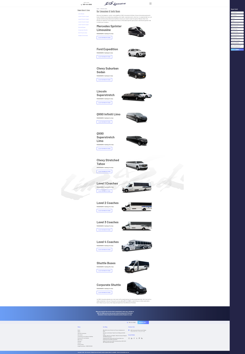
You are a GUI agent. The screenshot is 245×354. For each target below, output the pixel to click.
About (79, 331)
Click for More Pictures (104, 37)
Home (79, 330)
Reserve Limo (142, 322)
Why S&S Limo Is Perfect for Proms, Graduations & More (114, 331)
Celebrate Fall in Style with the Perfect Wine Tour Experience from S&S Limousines (113, 339)
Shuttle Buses (81, 27)
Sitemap (79, 341)
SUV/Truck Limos (82, 32)
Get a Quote (136, 31)
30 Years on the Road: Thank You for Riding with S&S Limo (114, 333)
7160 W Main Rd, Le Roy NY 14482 (138, 331)
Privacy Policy (81, 344)
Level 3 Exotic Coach (83, 19)
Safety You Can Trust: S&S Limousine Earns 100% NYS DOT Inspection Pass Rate (114, 342)
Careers (79, 342)
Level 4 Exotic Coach (83, 16)
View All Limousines (82, 333)
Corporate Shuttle (82, 30)
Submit (237, 49)
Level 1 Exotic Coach (83, 24)
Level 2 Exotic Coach (83, 22)
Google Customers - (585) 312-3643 (85, 346)
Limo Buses (81, 13)
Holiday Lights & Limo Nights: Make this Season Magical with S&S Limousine (115, 336)
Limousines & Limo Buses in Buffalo (85, 336)
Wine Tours (80, 339)
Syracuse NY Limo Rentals (83, 338)
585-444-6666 (87, 4)
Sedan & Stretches (83, 35)
